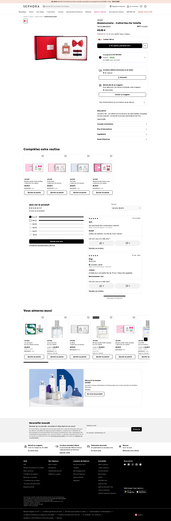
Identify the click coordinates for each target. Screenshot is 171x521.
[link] (56, 241)
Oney (121, 34)
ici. (63, 497)
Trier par (113, 204)
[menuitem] (117, 6)
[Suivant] (145, 339)
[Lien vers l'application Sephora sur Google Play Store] (129, 492)
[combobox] (126, 208)
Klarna (127, 34)
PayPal (116, 34)
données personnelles (58, 436)
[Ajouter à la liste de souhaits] (42, 156)
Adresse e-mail (91, 425)
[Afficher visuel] (26, 21)
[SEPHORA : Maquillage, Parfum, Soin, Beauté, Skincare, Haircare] (31, 6)
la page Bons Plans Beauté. (58, 498)
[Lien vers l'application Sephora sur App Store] (141, 492)
